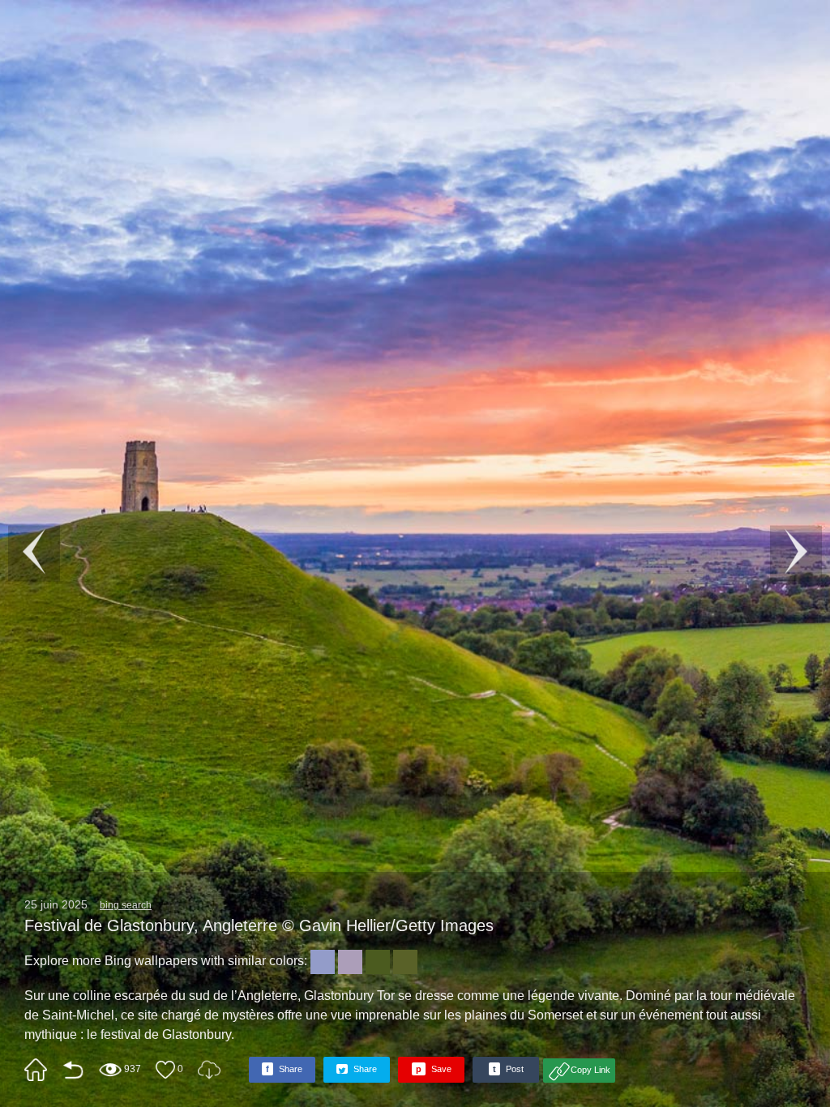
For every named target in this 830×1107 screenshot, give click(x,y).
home (35, 1069)
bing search (126, 905)
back (73, 1069)
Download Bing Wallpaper (209, 1069)
